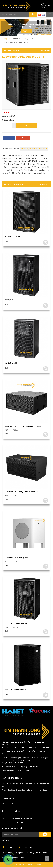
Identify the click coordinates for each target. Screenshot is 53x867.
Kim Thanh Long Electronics (16, 6)
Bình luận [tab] (43, 149)
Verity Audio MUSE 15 (14, 236)
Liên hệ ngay (26, 31)
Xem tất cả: (44, 184)
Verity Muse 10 (11, 363)
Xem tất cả (44, 50)
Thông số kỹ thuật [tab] (29, 149)
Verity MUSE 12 (11, 299)
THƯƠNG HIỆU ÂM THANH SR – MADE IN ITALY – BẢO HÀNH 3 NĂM (26, 25)
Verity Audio (17, 38)
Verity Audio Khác (16, 184)
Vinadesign (39, 864)
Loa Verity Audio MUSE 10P (16, 623)
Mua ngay (26, 126)
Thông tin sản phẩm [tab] (11, 149)
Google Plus (27, 847)
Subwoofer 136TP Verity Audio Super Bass (23, 426)
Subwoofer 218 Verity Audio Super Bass (21, 492)
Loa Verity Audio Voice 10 (15, 689)
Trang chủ (6, 38)
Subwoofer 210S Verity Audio (17, 557)
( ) (48, 6)
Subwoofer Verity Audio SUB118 (16, 43)
